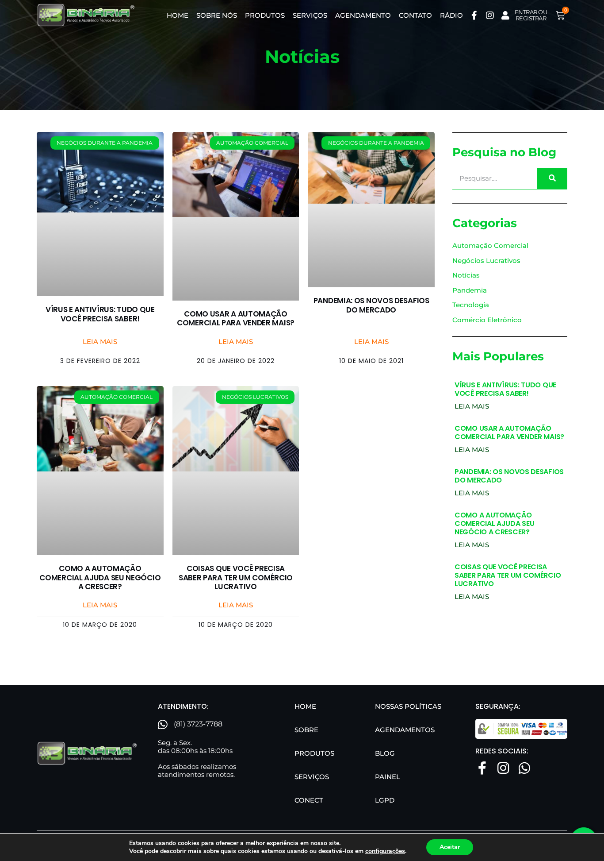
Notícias (466, 275)
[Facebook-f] (474, 15)
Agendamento (363, 15)
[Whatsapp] (524, 768)
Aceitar (450, 847)
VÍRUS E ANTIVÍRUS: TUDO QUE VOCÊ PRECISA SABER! (100, 314)
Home (177, 15)
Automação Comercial (490, 245)
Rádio (451, 15)
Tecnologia (470, 305)
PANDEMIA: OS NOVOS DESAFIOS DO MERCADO (371, 305)
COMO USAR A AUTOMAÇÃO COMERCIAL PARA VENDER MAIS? (235, 318)
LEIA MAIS (472, 406)
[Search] (552, 178)
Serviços (310, 15)
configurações (385, 851)
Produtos (265, 15)
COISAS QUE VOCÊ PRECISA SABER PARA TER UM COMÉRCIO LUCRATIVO (236, 577)
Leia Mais (100, 341)
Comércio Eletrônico (487, 320)
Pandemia (469, 290)
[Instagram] (489, 15)
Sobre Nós (216, 15)
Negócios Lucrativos (486, 260)
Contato (415, 15)
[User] (505, 15)
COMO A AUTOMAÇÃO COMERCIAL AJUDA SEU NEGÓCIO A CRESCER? (100, 577)
